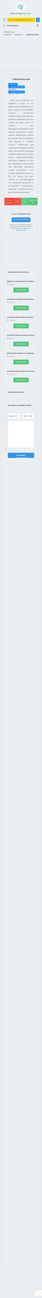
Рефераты (13, 84)
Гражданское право (17, 87)
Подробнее (21, 290)
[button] (10, 25)
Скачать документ (21, 219)
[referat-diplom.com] (21, 15)
